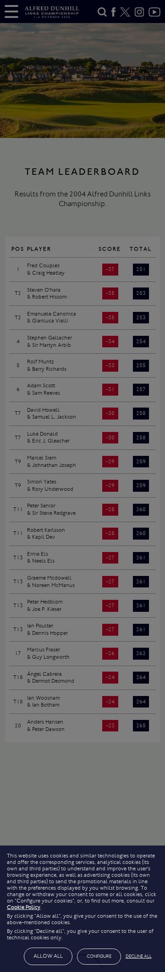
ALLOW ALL (48, 956)
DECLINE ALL (139, 956)
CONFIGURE (99, 956)
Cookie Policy (23, 907)
